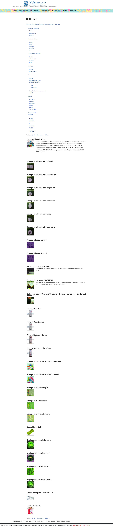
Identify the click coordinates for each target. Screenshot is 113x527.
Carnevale (31, 101)
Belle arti (57, 24)
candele (31, 78)
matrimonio (32, 125)
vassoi (31, 93)
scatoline (31, 48)
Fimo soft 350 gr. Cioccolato (39, 348)
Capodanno (32, 99)
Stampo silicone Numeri (37, 253)
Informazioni (45, 11)
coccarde (31, 60)
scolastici (31, 35)
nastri (30, 44)
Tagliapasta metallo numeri (38, 453)
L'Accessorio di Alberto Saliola (34, 24)
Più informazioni (77, 525)
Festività (30, 96)
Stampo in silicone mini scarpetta (41, 227)
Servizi (36, 11)
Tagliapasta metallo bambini (39, 440)
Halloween (32, 103)
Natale (31, 105)
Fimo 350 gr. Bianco (35, 321)
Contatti (73, 11)
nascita (31, 127)
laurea (30, 123)
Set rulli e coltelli (34, 427)
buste (30, 57)
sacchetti (31, 46)
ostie (32, 85)
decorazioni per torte (34, 82)
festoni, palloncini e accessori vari (37, 91)
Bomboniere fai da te (33, 39)
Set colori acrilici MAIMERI (38, 266)
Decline (88, 525)
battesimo (31, 120)
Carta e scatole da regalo (34, 53)
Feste (29, 75)
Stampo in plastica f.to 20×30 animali (43, 374)
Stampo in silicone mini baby (39, 213)
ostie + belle (34, 87)
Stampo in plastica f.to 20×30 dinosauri (44, 361)
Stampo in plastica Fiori (37, 400)
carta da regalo (33, 58)
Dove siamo (56, 11)
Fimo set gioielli (33, 505)
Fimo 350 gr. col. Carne (37, 335)
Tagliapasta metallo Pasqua (39, 466)
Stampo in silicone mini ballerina (41, 200)
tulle (30, 50)
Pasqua (31, 107)
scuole (31, 69)
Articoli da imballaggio (33, 28)
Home (15, 11)
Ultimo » (47, 135)
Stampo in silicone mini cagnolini (41, 187)
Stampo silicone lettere (36, 240)
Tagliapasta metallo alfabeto (39, 479)
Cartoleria (30, 66)
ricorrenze (30, 114)
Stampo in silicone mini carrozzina (41, 174)
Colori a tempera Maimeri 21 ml (40, 492)
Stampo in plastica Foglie (37, 387)
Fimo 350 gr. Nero (34, 308)
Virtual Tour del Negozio (63, 521)
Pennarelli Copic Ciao (36, 139)
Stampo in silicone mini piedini (40, 161)
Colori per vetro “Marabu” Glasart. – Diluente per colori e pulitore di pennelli (56, 295)
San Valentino (32, 109)
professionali (32, 33)
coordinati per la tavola (35, 80)
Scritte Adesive (31, 131)
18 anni (31, 118)
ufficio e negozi (33, 71)
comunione (32, 122)
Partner (65, 11)
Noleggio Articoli (32, 112)
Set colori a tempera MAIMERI (40, 280)
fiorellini (31, 42)
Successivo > (40, 135)
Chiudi (83, 525)
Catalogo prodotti (25, 11)
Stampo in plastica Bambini (38, 413)
